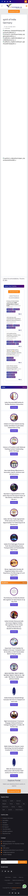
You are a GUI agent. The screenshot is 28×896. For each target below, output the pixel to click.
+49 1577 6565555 (7, 854)
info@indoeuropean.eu (9, 852)
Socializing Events (11, 311)
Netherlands (5, 806)
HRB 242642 (6, 848)
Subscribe (22, 862)
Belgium (4, 803)
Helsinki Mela (16, 309)
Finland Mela (10, 309)
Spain (3, 809)
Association (5, 820)
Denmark (18, 800)
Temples (4, 822)
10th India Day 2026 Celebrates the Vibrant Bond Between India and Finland (14, 319)
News (17, 343)
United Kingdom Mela (12, 372)
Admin (14, 26)
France (11, 803)
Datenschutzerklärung (17, 880)
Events (14, 877)
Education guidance (7, 831)
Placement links (6, 833)
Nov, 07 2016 (8, 26)
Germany (4, 800)
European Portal (13, 11)
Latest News (8, 877)
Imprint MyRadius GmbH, (9, 841)
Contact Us (18, 883)
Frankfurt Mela (17, 341)
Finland (18, 803)
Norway (13, 806)
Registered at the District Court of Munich (13, 850)
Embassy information (7, 818)
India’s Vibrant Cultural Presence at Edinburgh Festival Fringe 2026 (12, 367)
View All (24, 387)
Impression (10, 883)
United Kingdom (19, 809)
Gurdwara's (5, 824)
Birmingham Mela (11, 374)
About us (21, 877)
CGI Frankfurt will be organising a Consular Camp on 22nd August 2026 (13, 335)
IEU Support (5, 827)
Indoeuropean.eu (16, 887)
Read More (14, 407)
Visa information (6, 829)
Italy (24, 803)
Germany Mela (10, 341)
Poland (20, 806)
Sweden (10, 809)
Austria (11, 800)
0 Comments (7, 28)
